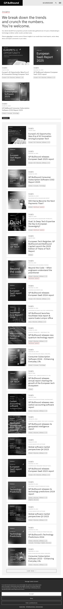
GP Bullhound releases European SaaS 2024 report (41, 293)
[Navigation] (60, 2)
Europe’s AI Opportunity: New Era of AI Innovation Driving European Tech (15, 73)
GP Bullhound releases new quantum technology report (41, 336)
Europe (4, 77)
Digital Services (33, 499)
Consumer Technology (13, 113)
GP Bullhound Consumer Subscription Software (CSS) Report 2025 (15, 109)
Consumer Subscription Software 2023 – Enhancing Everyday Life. (41, 558)
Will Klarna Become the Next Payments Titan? (41, 202)
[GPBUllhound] (11, 3)
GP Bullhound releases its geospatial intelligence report (40, 426)
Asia (30, 321)
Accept (31, 594)
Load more (30, 571)
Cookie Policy (22, 606)
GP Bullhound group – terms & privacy (34, 606)
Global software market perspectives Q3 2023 (39, 515)
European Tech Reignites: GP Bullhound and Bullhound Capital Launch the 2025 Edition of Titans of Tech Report (41, 246)
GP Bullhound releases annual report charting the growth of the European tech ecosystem (41, 382)
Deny (31, 598)
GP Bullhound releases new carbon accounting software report (41, 405)
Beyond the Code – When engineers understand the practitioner (40, 270)
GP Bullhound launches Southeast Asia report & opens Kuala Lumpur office (40, 315)
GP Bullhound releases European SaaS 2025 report (46, 73)
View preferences (31, 603)
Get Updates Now (48, 3)
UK (8, 77)
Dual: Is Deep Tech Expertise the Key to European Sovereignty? (41, 224)
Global (4, 113)
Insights (4, 67)
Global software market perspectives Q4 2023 (39, 448)
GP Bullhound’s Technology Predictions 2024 (40, 535)
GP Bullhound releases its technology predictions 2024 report (41, 491)
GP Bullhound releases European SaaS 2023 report (41, 469)
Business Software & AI (16, 77)
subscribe (9, 36)
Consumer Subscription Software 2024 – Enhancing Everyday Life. (41, 359)
